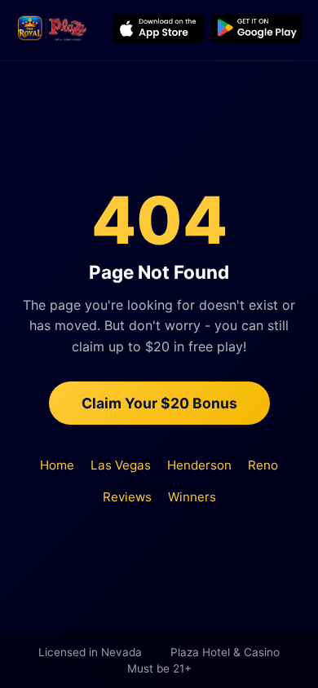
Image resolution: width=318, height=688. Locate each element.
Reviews (127, 497)
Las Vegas (121, 465)
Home (57, 465)
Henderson (199, 465)
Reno (263, 465)
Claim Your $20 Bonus (159, 403)
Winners (192, 497)
